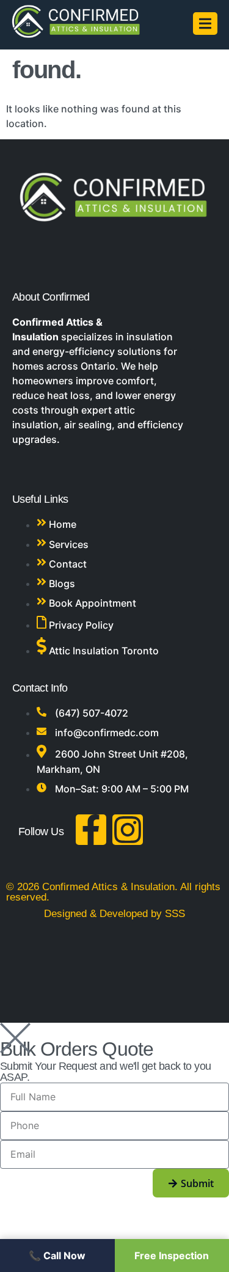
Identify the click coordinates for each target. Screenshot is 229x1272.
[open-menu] (205, 23)
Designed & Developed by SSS (114, 913)
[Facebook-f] (91, 829)
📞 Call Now (57, 1255)
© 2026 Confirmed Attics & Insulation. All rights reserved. (113, 892)
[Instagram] (127, 829)
